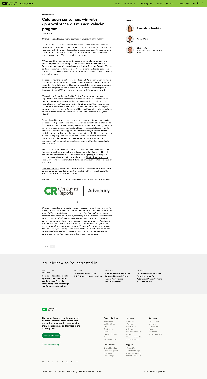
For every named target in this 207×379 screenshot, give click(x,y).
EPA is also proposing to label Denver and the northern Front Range (75, 158)
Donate (159, 3)
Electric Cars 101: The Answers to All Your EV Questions (75, 172)
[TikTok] (72, 361)
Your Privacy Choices (86, 372)
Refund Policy (72, 372)
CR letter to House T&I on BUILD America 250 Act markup (88, 274)
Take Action (184, 3)
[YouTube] (76, 361)
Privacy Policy (47, 372)
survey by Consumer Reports (61, 50)
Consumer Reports (50, 168)
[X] (57, 361)
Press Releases (130, 3)
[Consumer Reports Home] (50, 309)
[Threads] (53, 361)
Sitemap (99, 372)
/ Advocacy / (27, 3)
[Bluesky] (62, 361)
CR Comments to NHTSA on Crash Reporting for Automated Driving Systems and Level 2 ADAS (149, 277)
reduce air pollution (82, 152)
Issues (118, 3)
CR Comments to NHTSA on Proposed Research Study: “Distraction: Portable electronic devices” (117, 277)
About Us (170, 3)
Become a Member (51, 336)
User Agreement (59, 372)
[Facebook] (43, 361)
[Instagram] (48, 361)
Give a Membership (51, 344)
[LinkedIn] (67, 361)
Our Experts (146, 3)
